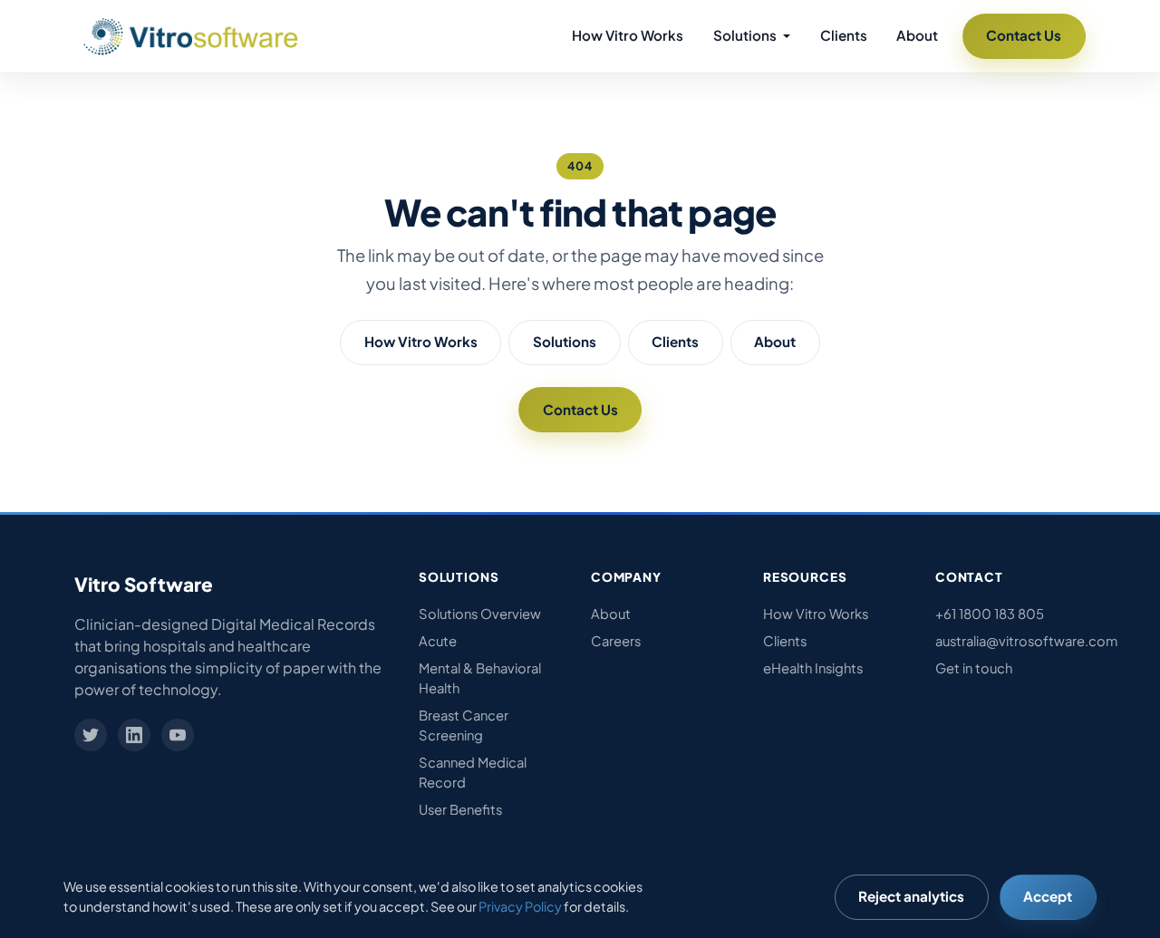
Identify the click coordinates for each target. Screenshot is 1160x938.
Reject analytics (911, 895)
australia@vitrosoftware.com (1010, 641)
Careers (616, 641)
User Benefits (460, 809)
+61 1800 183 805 (989, 613)
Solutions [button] (746, 35)
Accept (1047, 895)
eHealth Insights (813, 668)
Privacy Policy (520, 906)
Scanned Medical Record (473, 772)
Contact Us (1023, 35)
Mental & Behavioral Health (480, 678)
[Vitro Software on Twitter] (90, 735)
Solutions (564, 341)
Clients (843, 35)
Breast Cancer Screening (463, 725)
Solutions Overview (480, 613)
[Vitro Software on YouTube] (177, 735)
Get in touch (973, 668)
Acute (438, 641)
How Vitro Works (627, 35)
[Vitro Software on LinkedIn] (134, 735)
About (917, 35)
